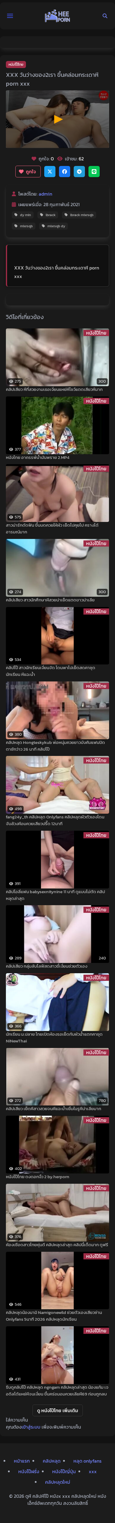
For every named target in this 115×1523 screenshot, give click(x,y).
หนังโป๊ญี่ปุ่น (64, 1471)
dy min (25, 215)
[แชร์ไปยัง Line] (94, 171)
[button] (10, 16)
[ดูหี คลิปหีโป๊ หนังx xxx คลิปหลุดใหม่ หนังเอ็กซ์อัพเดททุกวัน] (57, 15)
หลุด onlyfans (87, 1460)
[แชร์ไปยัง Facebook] (64, 171)
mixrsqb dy (56, 226)
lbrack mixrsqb (81, 215)
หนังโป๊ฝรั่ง (28, 1471)
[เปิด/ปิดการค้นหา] (105, 15)
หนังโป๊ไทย (16, 64)
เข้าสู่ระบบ (31, 1426)
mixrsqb (26, 226)
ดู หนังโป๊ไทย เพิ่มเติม (57, 1410)
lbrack (50, 215)
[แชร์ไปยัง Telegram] (79, 171)
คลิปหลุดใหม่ (57, 1481)
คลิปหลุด (51, 1460)
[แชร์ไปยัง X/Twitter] (49, 171)
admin (45, 193)
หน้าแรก (22, 1460)
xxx (93, 1471)
